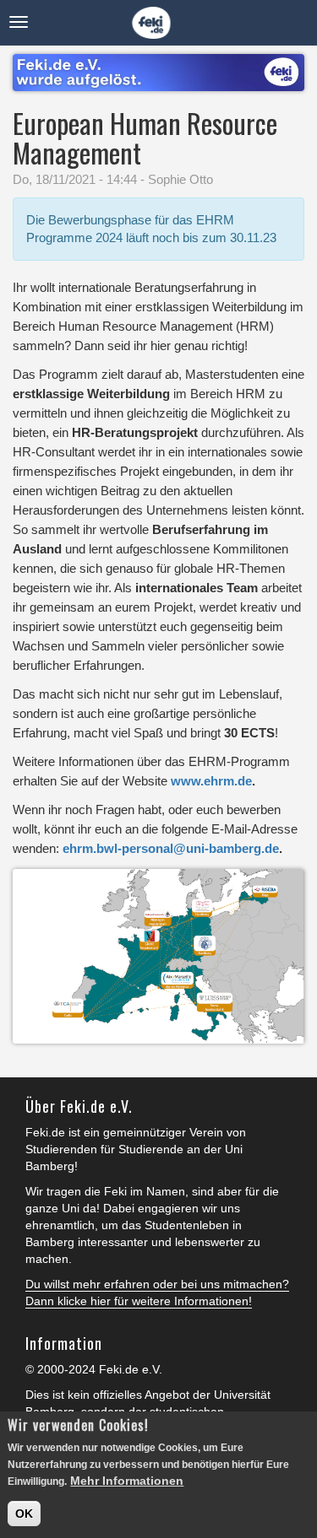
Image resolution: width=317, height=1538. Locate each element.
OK (24, 1513)
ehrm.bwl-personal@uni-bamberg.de (171, 848)
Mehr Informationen (126, 1480)
